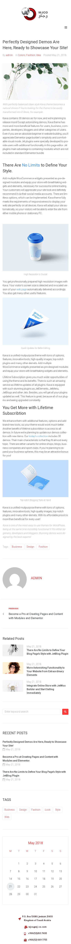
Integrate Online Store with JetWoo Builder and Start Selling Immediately (46, 689)
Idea (38, 55)
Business (17, 546)
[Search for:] (31, 712)
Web (6, 817)
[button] (66, 27)
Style (57, 809)
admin (9, 55)
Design (30, 546)
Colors (21, 55)
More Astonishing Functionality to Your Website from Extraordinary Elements (46, 671)
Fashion (30, 55)
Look (47, 809)
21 (10, 886)
